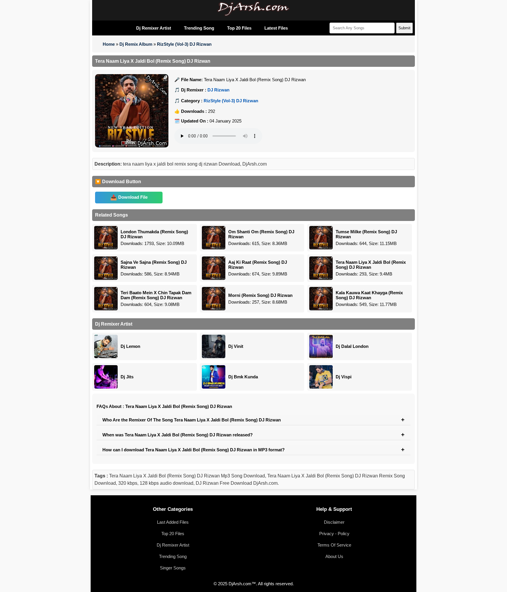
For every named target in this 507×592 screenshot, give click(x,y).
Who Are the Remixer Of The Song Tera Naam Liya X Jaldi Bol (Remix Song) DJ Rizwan (191, 419)
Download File (133, 197)
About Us (334, 556)
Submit (404, 28)
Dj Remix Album (135, 44)
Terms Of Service (334, 544)
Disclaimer (334, 522)
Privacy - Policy (334, 533)
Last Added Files (173, 522)
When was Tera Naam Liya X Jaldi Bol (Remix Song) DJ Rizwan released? (177, 434)
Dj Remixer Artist (153, 27)
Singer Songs (173, 567)
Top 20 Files (239, 27)
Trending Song (199, 27)
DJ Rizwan (218, 89)
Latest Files (276, 27)
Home (109, 44)
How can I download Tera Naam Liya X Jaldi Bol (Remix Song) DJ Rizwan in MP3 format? (193, 449)
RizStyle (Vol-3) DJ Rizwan (184, 44)
